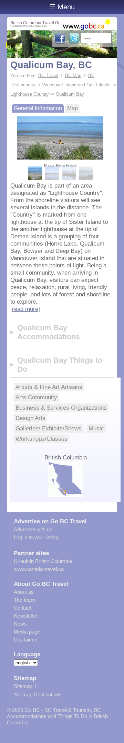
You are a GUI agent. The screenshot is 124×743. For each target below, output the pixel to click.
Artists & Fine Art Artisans (49, 386)
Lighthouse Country (29, 94)
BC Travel (48, 75)
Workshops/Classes (42, 438)
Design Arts (30, 418)
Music (96, 428)
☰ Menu (62, 7)
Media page (27, 632)
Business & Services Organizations (61, 407)
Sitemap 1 (25, 686)
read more (25, 308)
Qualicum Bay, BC (51, 65)
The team (24, 600)
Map (72, 108)
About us (24, 592)
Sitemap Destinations (38, 694)
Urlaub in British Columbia (43, 561)
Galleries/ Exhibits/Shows (49, 428)
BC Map (73, 75)
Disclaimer (26, 639)
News (20, 624)
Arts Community (36, 397)
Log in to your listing (36, 537)
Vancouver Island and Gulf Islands (76, 84)
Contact (22, 608)
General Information (38, 108)
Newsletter (26, 616)
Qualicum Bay (70, 94)
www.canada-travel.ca (39, 569)
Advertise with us (33, 529)
